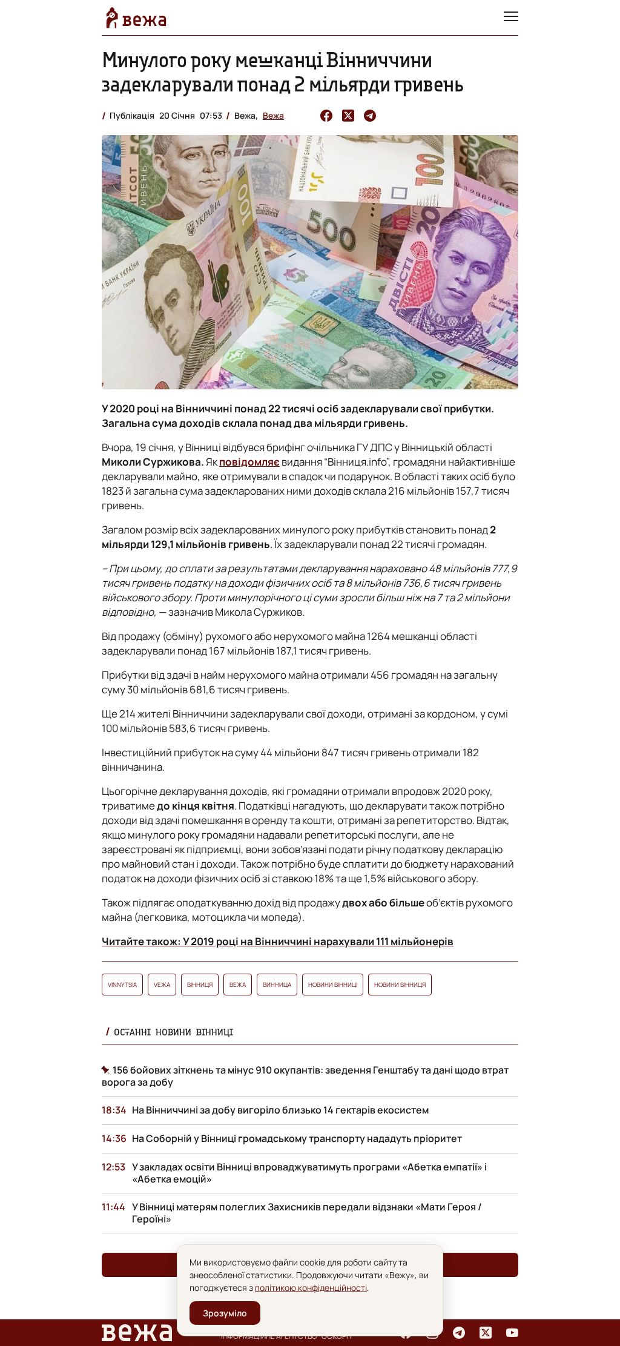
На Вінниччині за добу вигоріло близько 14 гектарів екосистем (280, 1110)
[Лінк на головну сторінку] (136, 17)
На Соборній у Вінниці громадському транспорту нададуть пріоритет (297, 1138)
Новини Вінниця (400, 984)
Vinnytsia (122, 984)
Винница (277, 984)
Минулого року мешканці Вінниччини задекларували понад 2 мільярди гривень (283, 71)
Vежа (162, 984)
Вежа (273, 115)
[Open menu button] (511, 17)
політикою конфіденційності (311, 1287)
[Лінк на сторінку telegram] (459, 1333)
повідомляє (249, 462)
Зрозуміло (225, 1313)
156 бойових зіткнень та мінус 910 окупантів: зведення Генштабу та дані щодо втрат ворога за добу (305, 1076)
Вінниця (200, 984)
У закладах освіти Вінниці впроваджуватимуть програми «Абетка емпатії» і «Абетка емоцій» (309, 1173)
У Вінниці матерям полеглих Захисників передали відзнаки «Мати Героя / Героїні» (307, 1213)
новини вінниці (332, 984)
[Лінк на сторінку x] (486, 1333)
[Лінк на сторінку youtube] (512, 1333)
